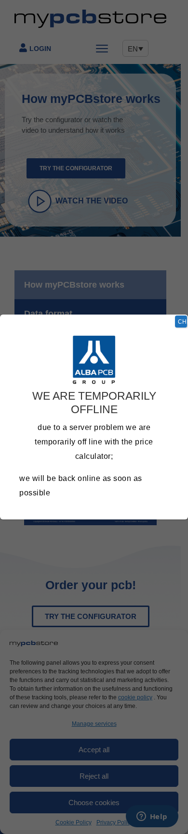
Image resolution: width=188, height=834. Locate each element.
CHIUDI (182, 321)
